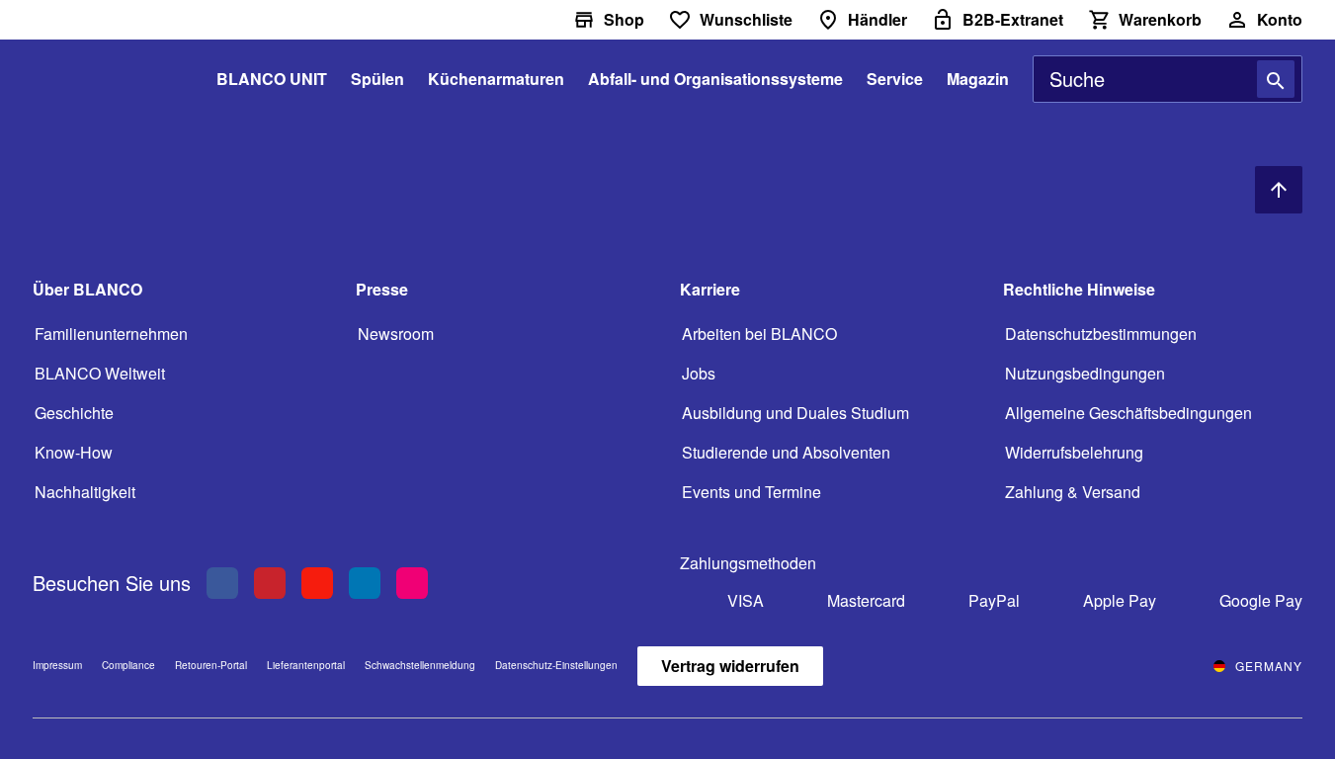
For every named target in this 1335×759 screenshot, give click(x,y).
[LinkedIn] (364, 583)
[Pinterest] (270, 583)
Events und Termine (751, 491)
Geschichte (74, 412)
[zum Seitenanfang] (1278, 189)
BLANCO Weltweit (100, 373)
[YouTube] (317, 583)
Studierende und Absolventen (786, 452)
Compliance (128, 665)
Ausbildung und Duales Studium (795, 412)
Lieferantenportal (306, 665)
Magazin (978, 78)
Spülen (377, 78)
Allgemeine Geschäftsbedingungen (1128, 412)
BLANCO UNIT (271, 78)
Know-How (74, 452)
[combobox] (1167, 79)
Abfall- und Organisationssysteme (715, 78)
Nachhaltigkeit (85, 491)
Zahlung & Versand (1072, 491)
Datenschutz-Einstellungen (556, 666)
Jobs (698, 373)
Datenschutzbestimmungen (1101, 333)
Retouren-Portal (211, 665)
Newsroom (396, 333)
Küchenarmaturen (496, 78)
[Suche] (1275, 79)
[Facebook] (222, 583)
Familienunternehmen (111, 333)
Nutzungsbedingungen (1085, 373)
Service (895, 78)
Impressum (57, 665)
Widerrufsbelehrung (1074, 452)
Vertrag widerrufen (730, 665)
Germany (1268, 665)
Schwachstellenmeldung (420, 665)
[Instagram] (412, 583)
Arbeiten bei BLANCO (759, 333)
